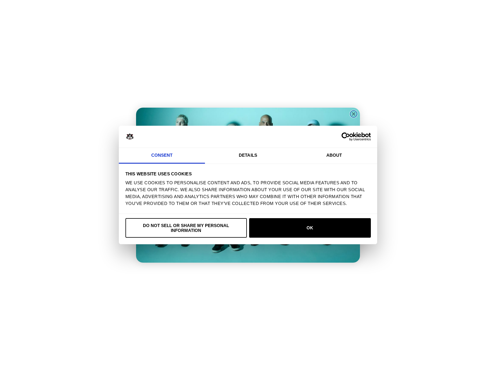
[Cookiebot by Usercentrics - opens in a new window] (346, 136)
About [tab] (334, 155)
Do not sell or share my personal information (186, 228)
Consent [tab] (162, 155)
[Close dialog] (353, 114)
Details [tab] (248, 155)
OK (310, 227)
